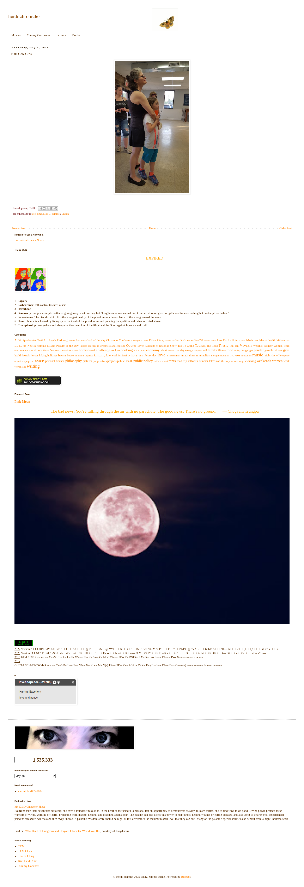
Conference (125, 340)
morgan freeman (220, 355)
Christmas (112, 340)
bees (76, 350)
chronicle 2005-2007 (30, 791)
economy (153, 350)
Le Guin (233, 340)
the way (225, 361)
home (62, 355)
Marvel (241, 340)
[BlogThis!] (44, 208)
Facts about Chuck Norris (29, 240)
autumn (68, 350)
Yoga (46, 350)
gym (286, 350)
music (257, 354)
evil (205, 350)
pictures (87, 361)
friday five (239, 350)
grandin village (273, 350)
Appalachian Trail (32, 340)
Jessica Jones (210, 340)
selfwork (193, 361)
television (214, 361)
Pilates (83, 345)
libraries (137, 355)
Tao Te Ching (186, 345)
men (177, 355)
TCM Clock (25, 851)
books (83, 350)
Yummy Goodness (38, 35)
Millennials (283, 340)
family (212, 350)
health (18, 355)
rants (172, 361)
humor (78, 355)
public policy (143, 361)
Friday (160, 340)
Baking (62, 340)
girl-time (37, 213)
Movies (16, 35)
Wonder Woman (272, 345)
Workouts (36, 350)
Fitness (61, 35)
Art (46, 340)
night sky (270, 355)
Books (76, 35)
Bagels (52, 340)
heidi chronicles (24, 16)
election (165, 350)
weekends (264, 361)
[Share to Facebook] (52, 208)
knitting (99, 355)
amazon (59, 350)
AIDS (17, 340)
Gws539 (198, 340)
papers (29, 361)
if (83, 355)
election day (177, 350)
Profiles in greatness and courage (106, 345)
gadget (249, 350)
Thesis (223, 346)
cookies (115, 350)
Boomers (81, 340)
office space (283, 355)
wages (242, 361)
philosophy (73, 361)
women (277, 361)
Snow (173, 345)
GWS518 (169, 340)
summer (56, 213)
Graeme (188, 340)
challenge (103, 350)
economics (140, 350)
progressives (100, 361)
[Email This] (40, 208)
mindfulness (188, 355)
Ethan (152, 340)
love (161, 354)
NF (24, 345)
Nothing (41, 345)
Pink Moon (22, 402)
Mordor (18, 346)
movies (235, 355)
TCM (21, 846)
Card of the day (95, 340)
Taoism (200, 346)
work (287, 361)
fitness (222, 350)
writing (33, 366)
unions (234, 361)
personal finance (54, 361)
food (229, 350)
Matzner (252, 340)
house (70, 355)
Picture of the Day (67, 345)
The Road (212, 345)
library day (150, 355)
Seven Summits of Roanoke (153, 345)
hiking (43, 355)
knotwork (111, 355)
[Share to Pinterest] (56, 208)
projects (111, 361)
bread (92, 350)
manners (171, 355)
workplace (20, 366)
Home (152, 228)
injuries (89, 355)
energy (189, 350)
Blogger (185, 876)
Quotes (131, 346)
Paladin (51, 345)
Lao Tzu (222, 340)
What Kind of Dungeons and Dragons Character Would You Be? (62, 831)
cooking (127, 350)
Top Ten (234, 345)
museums (246, 355)
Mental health (267, 340)
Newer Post (19, 228)
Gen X (178, 340)
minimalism (203, 355)
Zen (51, 350)
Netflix (32, 345)
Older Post (285, 228)
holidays (52, 355)
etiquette (198, 350)
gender (259, 350)
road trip (182, 361)
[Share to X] (48, 208)
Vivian (65, 213)
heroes (34, 355)
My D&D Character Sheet (29, 806)
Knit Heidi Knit (27, 861)
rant (166, 361)
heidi (26, 355)
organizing (19, 361)
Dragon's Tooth (140, 340)
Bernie (72, 340)
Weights (257, 345)
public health (124, 361)
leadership (124, 355)
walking (251, 361)
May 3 (46, 213)
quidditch (158, 361)
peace (39, 360)
